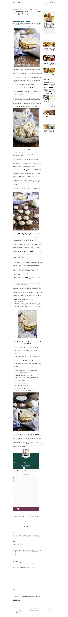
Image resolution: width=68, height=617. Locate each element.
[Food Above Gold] (17, 3)
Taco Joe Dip (17, 388)
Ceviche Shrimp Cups (18, 372)
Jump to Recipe (16, 21)
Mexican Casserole (18, 380)
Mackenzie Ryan (27, 466)
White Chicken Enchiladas (19, 390)
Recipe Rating (15, 569)
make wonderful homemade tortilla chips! (27, 84)
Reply (14, 541)
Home (14, 9)
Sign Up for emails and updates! (34, 610)
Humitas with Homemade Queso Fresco (22, 377)
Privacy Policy (19, 610)
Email (14, 589)
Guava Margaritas (18, 375)
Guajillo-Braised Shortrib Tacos (20, 373)
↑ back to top (34, 606)
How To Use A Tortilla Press (20, 516)
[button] (24, 457)
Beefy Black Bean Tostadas (19, 370)
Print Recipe (22, 21)
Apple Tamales (17, 368)
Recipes (17, 9)
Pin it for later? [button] (26, 474)
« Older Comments (16, 556)
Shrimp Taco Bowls (18, 383)
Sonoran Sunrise (18, 385)
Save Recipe (27, 21)
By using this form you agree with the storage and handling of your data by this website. (27, 597)
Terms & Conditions (18, 611)
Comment (15, 573)
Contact (49, 610)
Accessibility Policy (18, 612)
